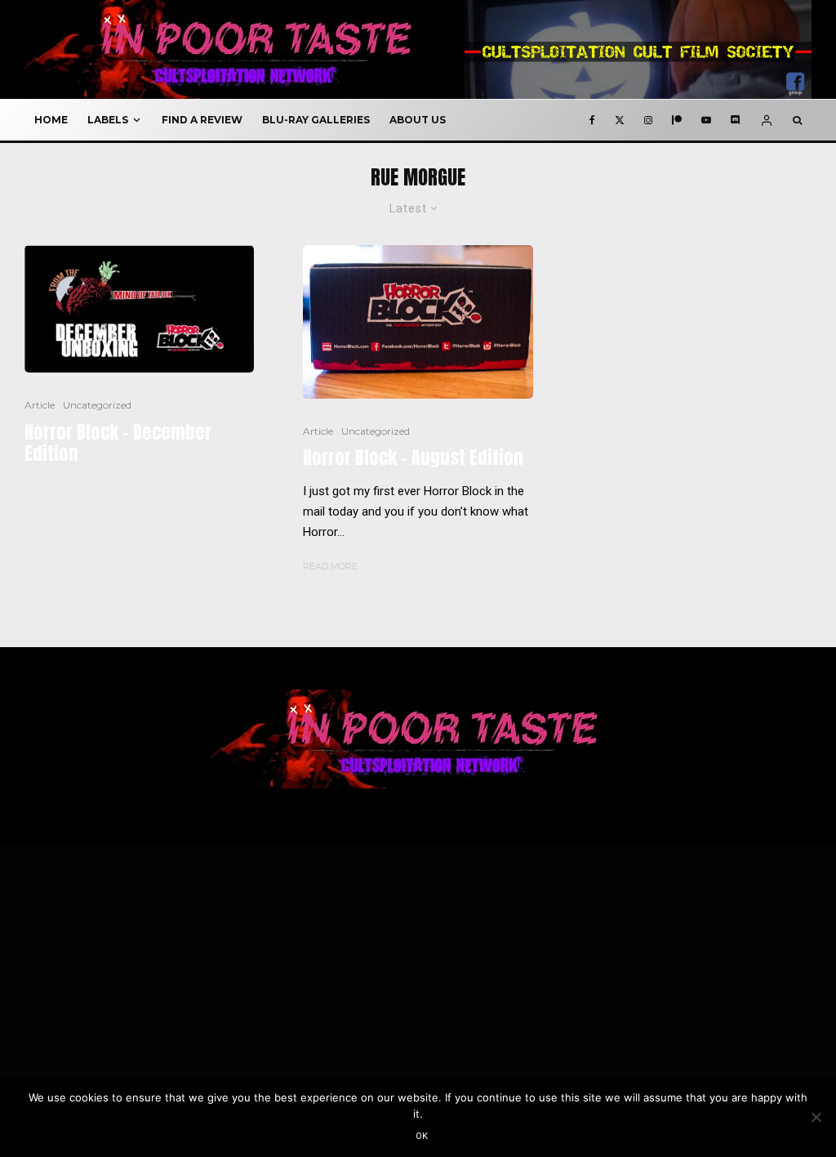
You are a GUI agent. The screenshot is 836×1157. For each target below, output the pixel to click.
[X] (619, 120)
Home (51, 120)
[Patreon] (676, 120)
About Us (417, 120)
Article (39, 405)
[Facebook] (592, 120)
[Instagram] (648, 120)
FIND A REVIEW (202, 120)
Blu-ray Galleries (316, 120)
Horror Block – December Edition (117, 443)
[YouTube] (706, 120)
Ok (422, 1136)
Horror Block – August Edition (413, 457)
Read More (330, 566)
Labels (107, 120)
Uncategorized (97, 405)
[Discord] (735, 120)
